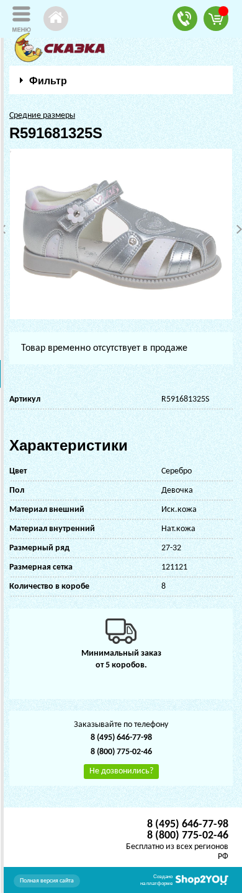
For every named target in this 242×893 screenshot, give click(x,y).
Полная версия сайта (47, 881)
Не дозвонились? (121, 771)
